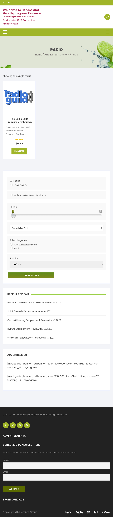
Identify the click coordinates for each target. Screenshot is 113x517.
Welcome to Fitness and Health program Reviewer (22, 11)
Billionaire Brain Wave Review (24, 302)
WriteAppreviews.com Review (24, 337)
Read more (19, 151)
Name (6, 460)
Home (38, 54)
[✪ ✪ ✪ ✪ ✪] (11, 185)
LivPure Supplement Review (23, 329)
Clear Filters (31, 275)
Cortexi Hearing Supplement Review (28, 320)
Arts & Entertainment (56, 54)
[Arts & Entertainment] (11, 244)
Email (5, 471)
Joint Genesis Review (19, 311)
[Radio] (11, 248)
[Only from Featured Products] (11, 195)
